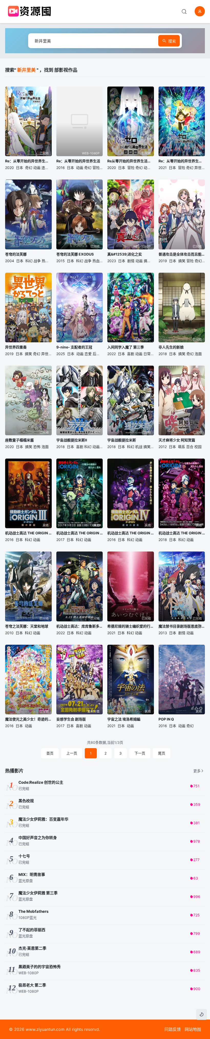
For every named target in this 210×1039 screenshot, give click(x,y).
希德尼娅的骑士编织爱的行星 (130, 626)
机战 (138, 446)
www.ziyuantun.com (45, 1029)
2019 (163, 261)
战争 (37, 261)
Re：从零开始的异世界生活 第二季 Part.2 (182, 161)
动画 (36, 167)
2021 (163, 167)
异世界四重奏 (16, 347)
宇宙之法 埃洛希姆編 (123, 719)
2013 (163, 633)
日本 (19, 167)
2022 (111, 354)
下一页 (139, 753)
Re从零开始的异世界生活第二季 (130, 161)
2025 (60, 354)
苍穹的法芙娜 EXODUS (75, 254)
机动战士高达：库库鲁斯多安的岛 (79, 626)
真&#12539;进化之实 (124, 254)
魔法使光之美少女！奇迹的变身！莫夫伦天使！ (28, 719)
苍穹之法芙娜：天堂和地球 (26, 626)
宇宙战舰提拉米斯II (71, 440)
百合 (189, 446)
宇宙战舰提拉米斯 (121, 440)
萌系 (181, 446)
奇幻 (28, 167)
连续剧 (46, 167)
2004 (9, 261)
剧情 (130, 261)
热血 (45, 261)
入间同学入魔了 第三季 (125, 347)
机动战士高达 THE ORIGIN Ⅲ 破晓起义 (28, 533)
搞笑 (147, 261)
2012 (163, 446)
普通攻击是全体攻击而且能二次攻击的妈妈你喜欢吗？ (182, 254)
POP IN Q (166, 719)
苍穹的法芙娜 (16, 254)
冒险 (96, 167)
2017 (60, 539)
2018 (163, 354)
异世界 (199, 167)
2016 (60, 167)
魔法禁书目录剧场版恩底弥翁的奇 (182, 626)
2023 (111, 261)
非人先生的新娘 (171, 347)
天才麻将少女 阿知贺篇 (177, 440)
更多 (197, 771)
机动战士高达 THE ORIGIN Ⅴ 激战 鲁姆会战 (79, 533)
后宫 (96, 354)
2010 (9, 633)
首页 (50, 753)
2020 (9, 167)
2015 (60, 261)
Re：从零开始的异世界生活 (78, 161)
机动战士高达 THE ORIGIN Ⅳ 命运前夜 (130, 533)
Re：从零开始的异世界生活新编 (28, 161)
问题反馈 (172, 1029)
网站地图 (193, 1029)
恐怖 (36, 446)
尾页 (161, 753)
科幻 (29, 261)
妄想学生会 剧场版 (71, 719)
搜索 (172, 41)
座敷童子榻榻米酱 (19, 440)
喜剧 (130, 354)
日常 (147, 354)
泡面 (198, 354)
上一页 (71, 753)
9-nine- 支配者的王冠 (74, 347)
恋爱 (88, 354)
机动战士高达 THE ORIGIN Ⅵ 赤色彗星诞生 (182, 533)
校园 (198, 446)
